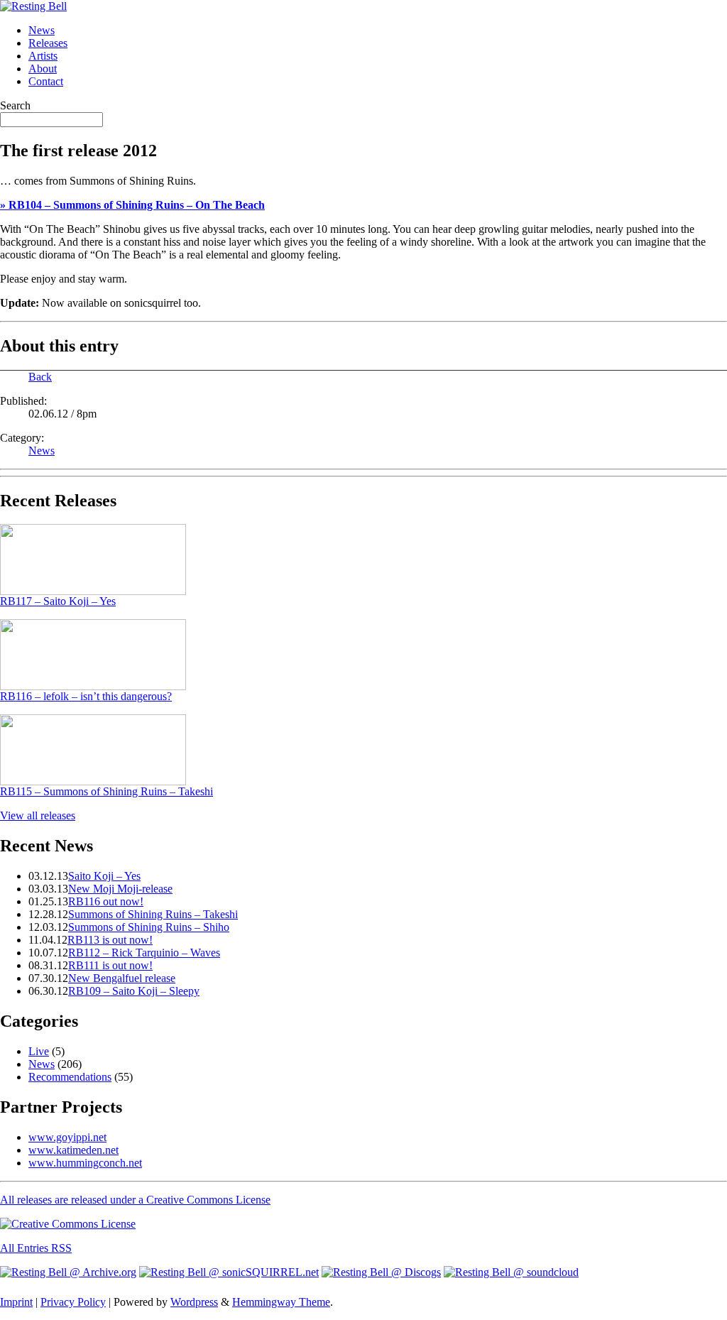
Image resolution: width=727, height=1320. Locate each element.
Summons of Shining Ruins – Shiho (148, 927)
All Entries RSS (36, 1248)
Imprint (16, 1302)
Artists (43, 56)
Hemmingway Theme (281, 1302)
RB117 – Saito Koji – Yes (58, 601)
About (42, 68)
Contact (45, 81)
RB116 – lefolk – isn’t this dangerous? (86, 696)
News (41, 30)
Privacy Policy (73, 1302)
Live (38, 1051)
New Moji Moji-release (120, 889)
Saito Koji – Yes (104, 876)
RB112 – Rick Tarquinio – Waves (144, 953)
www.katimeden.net (73, 1150)
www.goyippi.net (67, 1137)
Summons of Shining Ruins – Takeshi (153, 914)
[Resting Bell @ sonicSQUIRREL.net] (229, 1272)
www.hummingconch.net (85, 1163)
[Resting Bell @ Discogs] (381, 1272)
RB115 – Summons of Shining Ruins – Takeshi (106, 791)
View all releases (37, 815)
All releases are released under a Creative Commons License (135, 1200)
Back (40, 377)
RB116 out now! (105, 901)
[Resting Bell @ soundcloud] (511, 1272)
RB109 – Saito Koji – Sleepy (133, 991)
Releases (47, 43)
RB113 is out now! (110, 940)
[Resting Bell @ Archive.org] (68, 1272)
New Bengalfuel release (121, 978)
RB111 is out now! (110, 965)
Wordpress (194, 1302)
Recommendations (69, 1077)
